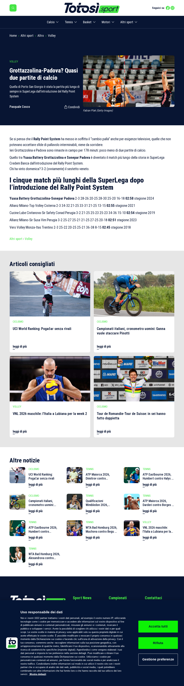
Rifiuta (158, 643)
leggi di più (20, 346)
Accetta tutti (158, 626)
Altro (41, 35)
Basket (87, 22)
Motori (106, 22)
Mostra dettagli (37, 674)
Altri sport (126, 22)
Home (13, 35)
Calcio (51, 22)
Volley (52, 35)
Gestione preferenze (158, 659)
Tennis (69, 22)
